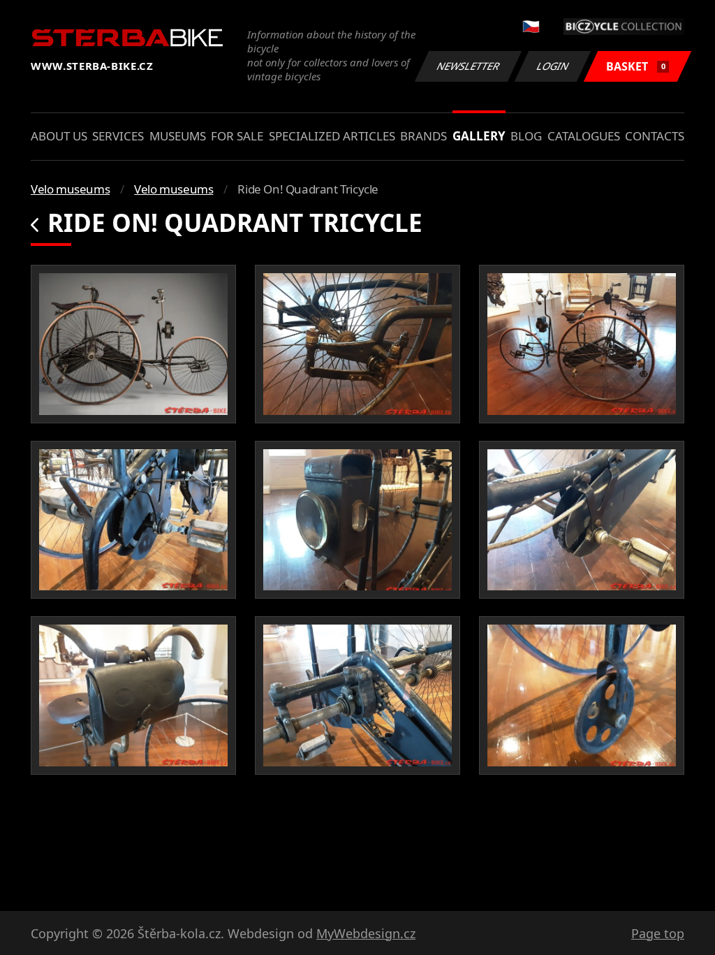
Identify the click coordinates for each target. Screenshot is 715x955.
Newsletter (468, 66)
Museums (177, 136)
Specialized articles (332, 136)
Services (118, 136)
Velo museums (70, 189)
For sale (237, 136)
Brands (423, 136)
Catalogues (583, 136)
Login (553, 66)
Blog (526, 136)
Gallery (479, 136)
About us (59, 136)
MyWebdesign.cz (365, 933)
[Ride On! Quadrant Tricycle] (133, 344)
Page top (657, 933)
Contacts (654, 136)
